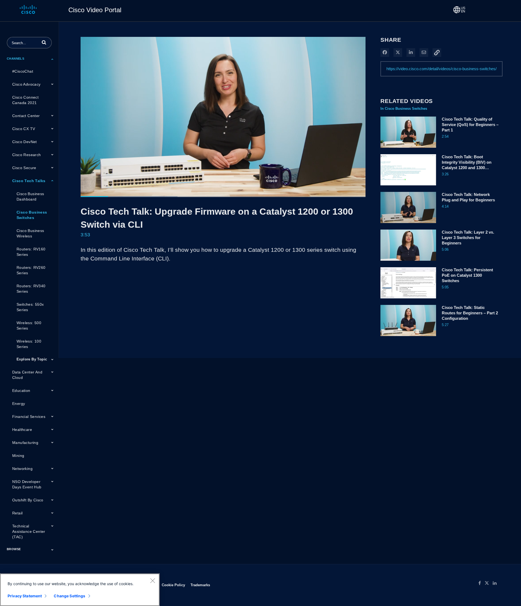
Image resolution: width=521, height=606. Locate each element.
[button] (44, 42)
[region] (80, 589)
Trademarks (200, 585)
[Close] (152, 580)
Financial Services (28, 416)
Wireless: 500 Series (29, 325)
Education (21, 390)
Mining (18, 455)
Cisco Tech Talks (28, 181)
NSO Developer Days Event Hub (27, 484)
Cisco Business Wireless (30, 233)
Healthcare (22, 429)
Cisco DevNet (24, 142)
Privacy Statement (25, 596)
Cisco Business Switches (32, 215)
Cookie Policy (173, 585)
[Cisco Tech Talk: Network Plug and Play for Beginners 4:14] (408, 224)
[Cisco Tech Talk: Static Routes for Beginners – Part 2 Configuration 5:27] (408, 337)
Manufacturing (25, 442)
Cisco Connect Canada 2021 (25, 100)
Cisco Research (26, 155)
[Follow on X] (489, 583)
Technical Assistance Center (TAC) (28, 531)
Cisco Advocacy (26, 84)
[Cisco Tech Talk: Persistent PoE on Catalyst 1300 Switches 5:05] (408, 300)
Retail (17, 513)
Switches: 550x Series (30, 307)
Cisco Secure (24, 168)
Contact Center (26, 116)
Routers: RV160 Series (31, 252)
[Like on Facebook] (481, 583)
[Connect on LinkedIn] (496, 583)
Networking (22, 468)
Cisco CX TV (23, 129)
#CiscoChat (22, 71)
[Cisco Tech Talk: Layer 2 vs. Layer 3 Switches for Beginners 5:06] (408, 262)
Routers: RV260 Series (31, 270)
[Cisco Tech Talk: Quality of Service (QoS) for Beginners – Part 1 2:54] (408, 149)
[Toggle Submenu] (52, 59)
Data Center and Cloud (27, 375)
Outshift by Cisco (27, 500)
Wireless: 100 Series (29, 344)
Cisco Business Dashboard (30, 196)
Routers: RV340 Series (31, 289)
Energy (18, 403)
